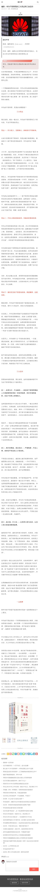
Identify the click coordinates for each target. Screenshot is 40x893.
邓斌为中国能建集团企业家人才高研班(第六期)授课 (18, 838)
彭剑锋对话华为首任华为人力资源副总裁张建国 (16, 835)
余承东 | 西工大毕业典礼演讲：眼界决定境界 (16, 852)
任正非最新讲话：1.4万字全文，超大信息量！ (16, 765)
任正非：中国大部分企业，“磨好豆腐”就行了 (16, 826)
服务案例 (14, 882)
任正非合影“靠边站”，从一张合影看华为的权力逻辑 (18, 811)
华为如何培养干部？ (9, 849)
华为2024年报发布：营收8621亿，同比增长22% (16, 814)
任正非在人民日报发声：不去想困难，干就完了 (16, 795)
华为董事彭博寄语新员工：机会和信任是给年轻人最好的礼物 (20, 823)
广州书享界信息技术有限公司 (20, 890)
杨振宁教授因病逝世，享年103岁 (12, 774)
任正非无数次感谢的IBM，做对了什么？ (14, 780)
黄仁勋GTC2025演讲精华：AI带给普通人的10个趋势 (18, 768)
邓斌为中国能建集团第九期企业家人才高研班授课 (17, 777)
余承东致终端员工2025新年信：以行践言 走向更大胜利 (19, 820)
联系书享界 (25, 882)
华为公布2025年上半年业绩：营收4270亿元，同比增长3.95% (20, 786)
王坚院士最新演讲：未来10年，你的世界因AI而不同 (18, 829)
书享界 (20, 2)
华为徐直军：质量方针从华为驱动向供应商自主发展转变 (19, 802)
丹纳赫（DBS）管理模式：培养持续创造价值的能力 (18, 789)
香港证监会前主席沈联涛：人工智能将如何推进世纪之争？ (20, 771)
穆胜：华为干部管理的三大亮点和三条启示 (17, 7)
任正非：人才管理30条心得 (11, 846)
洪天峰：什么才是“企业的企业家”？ (13, 799)
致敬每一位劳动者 (8, 762)
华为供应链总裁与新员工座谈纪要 (13, 808)
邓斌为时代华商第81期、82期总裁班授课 (15, 792)
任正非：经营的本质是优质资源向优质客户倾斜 (16, 805)
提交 (33, 869)
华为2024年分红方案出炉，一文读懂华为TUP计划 (17, 817)
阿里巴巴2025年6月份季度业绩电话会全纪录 (15, 783)
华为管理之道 (14, 9)
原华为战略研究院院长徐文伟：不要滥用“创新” (16, 832)
